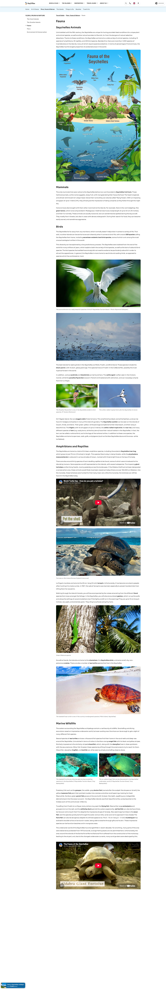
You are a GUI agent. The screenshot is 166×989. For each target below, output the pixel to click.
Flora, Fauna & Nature (48, 9)
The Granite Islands (33, 22)
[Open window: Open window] (130, 3)
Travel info (86, 9)
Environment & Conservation (37, 32)
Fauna (29, 25)
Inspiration (78, 3)
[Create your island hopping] (13, 985)
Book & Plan (53, 3)
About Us (103, 3)
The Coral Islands (33, 19)
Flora (28, 29)
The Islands (66, 3)
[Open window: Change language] (134, 3)
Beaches (78, 9)
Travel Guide (91, 3)
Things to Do (70, 9)
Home (27, 9)
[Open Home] (30, 3)
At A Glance (35, 9)
